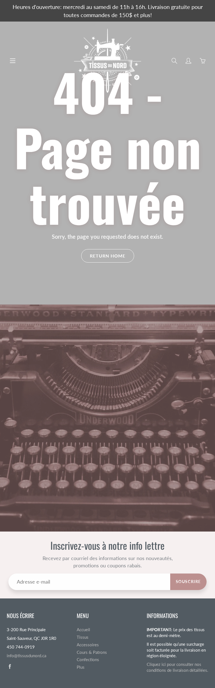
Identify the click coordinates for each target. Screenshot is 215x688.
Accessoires (88, 644)
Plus (81, 667)
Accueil (83, 629)
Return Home (107, 255)
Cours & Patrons (92, 652)
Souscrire (188, 581)
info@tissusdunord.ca (26, 655)
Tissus (82, 637)
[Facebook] (10, 666)
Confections (88, 659)
